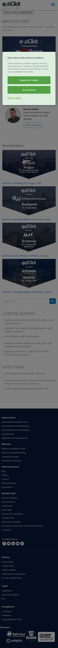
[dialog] (29, 78)
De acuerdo (29, 89)
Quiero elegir (14, 97)
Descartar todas (29, 80)
